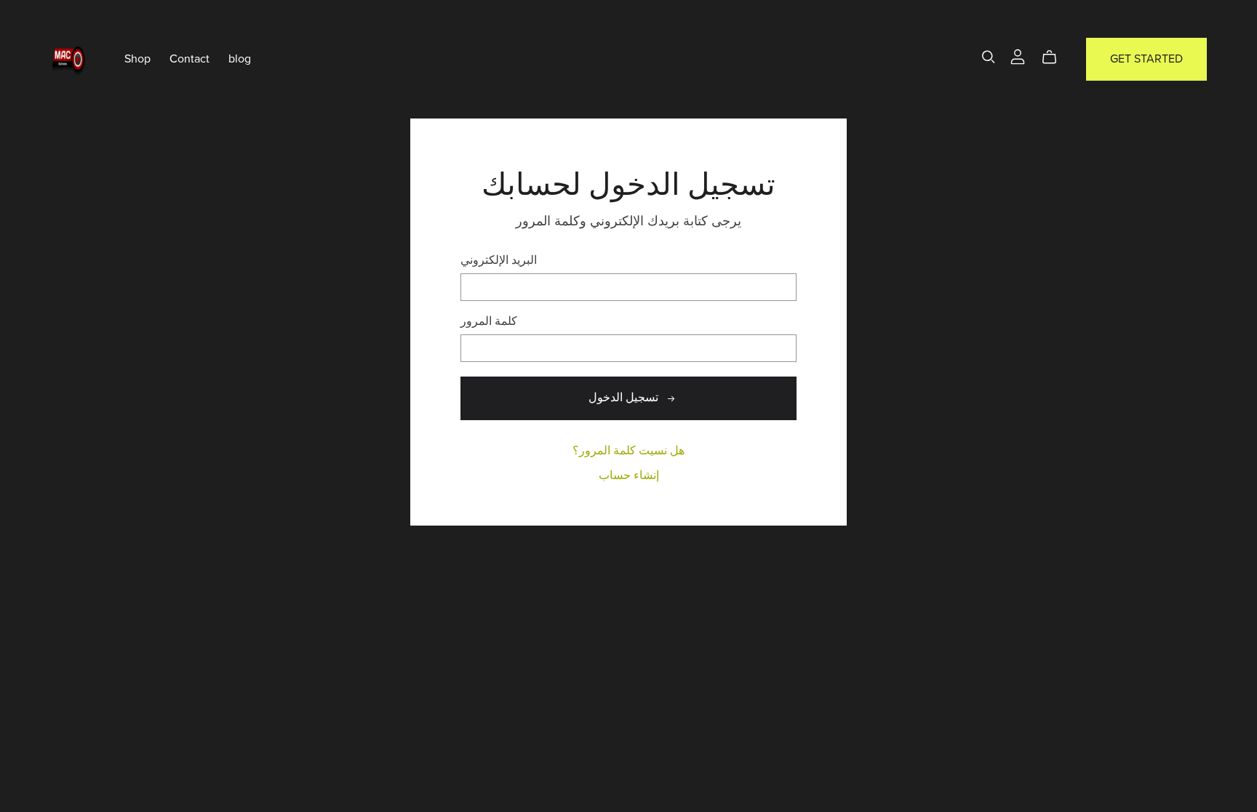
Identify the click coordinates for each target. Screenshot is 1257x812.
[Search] (988, 57)
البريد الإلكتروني (498, 261)
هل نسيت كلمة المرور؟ (628, 450)
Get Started (1146, 59)
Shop (137, 59)
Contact (189, 59)
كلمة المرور (488, 322)
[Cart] (1055, 57)
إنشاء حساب (629, 475)
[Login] (1017, 56)
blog (239, 59)
